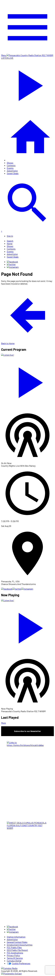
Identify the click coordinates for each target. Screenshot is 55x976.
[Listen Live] (27, 381)
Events (10, 168)
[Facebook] (12, 261)
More (3, 723)
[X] (11, 264)
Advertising (12, 170)
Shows (10, 162)
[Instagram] (13, 267)
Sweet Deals (12, 173)
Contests (11, 165)
